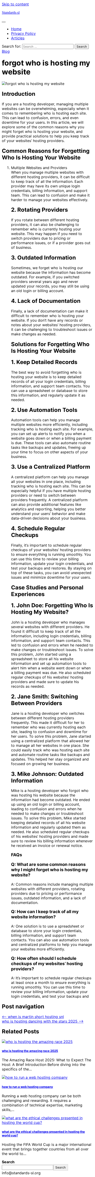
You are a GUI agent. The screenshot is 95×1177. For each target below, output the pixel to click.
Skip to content (15, 4)
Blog (6, 51)
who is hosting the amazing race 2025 (30, 1051)
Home (16, 29)
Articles (17, 38)
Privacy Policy (23, 33)
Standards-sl (11, 12)
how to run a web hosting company (27, 1087)
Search (8, 1162)
